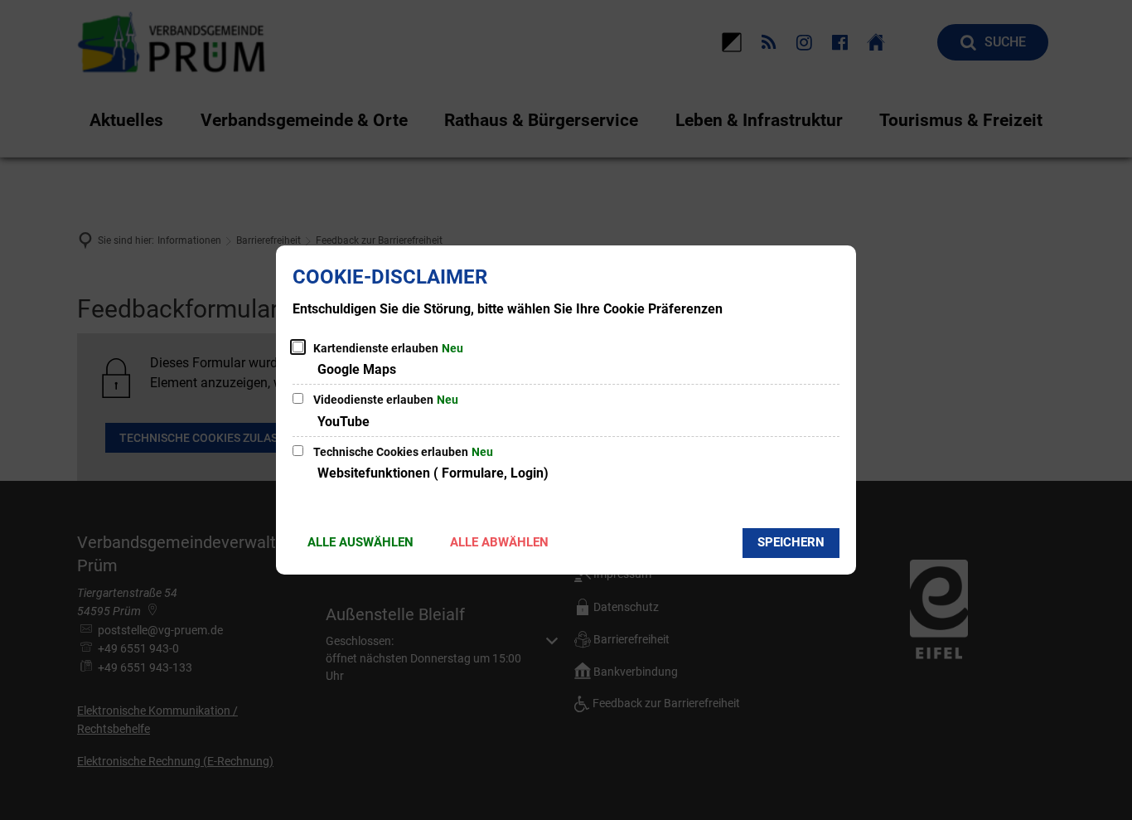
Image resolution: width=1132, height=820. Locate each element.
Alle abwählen (499, 542)
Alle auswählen (360, 542)
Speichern (791, 542)
